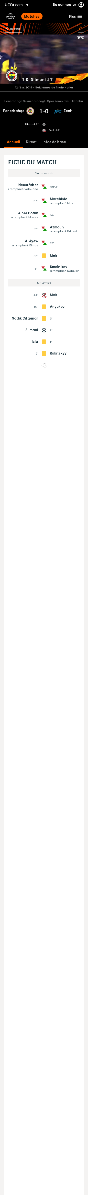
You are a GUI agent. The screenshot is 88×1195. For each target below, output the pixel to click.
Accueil (13, 142)
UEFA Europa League (10, 16)
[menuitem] (42, 16)
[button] (74, 16)
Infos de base (54, 142)
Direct (31, 142)
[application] (44, 59)
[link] (32, 16)
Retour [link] (15, 28)
